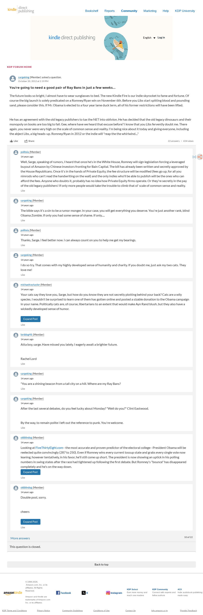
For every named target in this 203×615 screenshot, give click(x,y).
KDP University (185, 10)
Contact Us (130, 610)
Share (31, 140)
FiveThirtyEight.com (49, 447)
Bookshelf (91, 10)
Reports (109, 10)
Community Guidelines (72, 610)
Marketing (150, 10)
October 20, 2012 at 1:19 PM (33, 81)
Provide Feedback (188, 610)
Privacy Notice (43, 610)
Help (166, 10)
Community (129, 10)
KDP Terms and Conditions (14, 610)
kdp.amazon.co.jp (159, 610)
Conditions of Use (101, 610)
